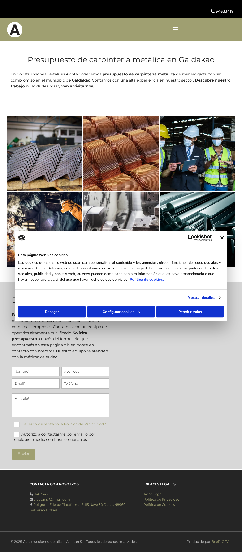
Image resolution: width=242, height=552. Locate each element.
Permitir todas (190, 312)
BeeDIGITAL (221, 542)
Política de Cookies (159, 505)
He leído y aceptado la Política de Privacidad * (63, 424)
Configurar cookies (118, 312)
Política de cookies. (147, 279)
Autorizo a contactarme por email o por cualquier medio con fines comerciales (54, 436)
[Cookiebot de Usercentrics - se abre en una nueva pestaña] (191, 237)
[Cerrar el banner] (222, 237)
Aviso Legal (152, 494)
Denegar (52, 312)
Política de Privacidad (161, 499)
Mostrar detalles (201, 298)
